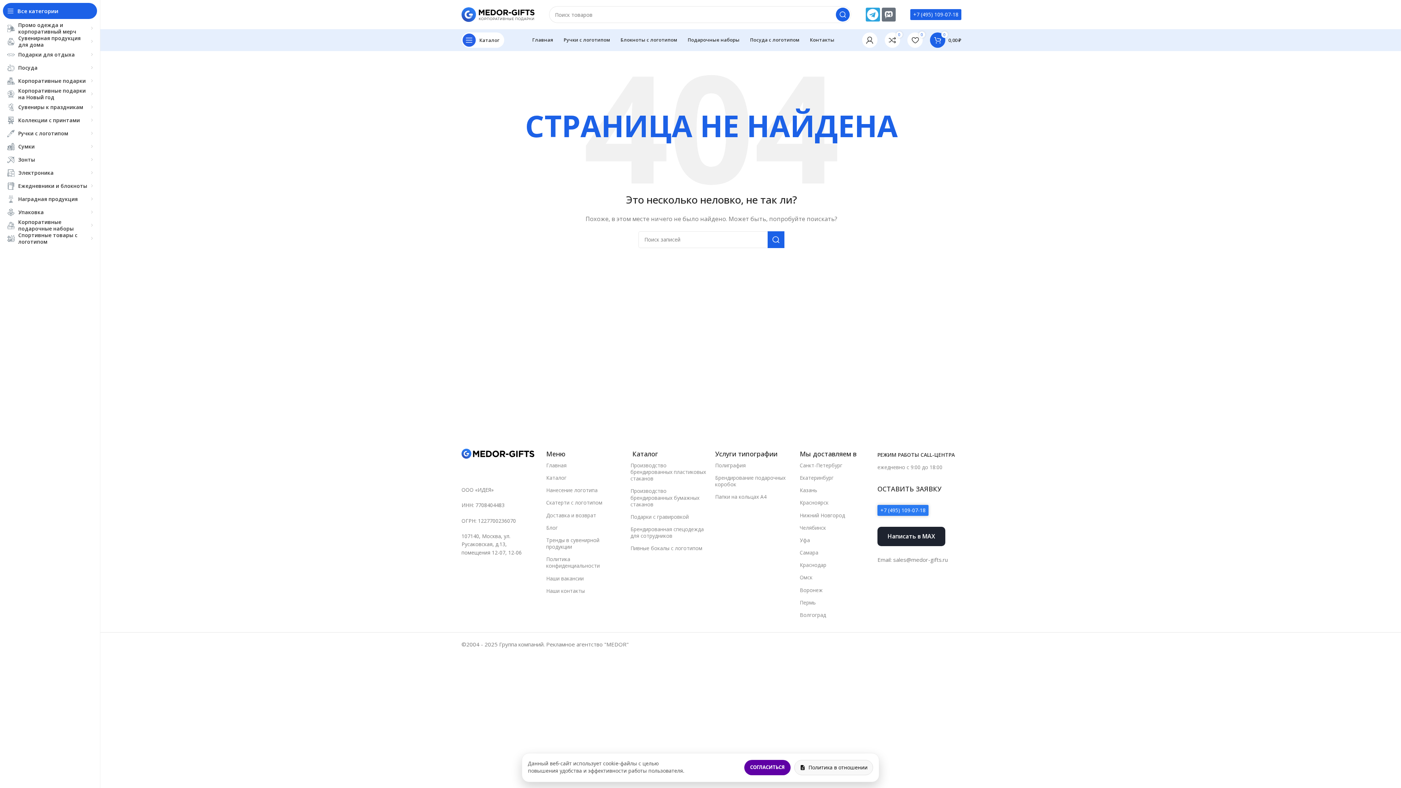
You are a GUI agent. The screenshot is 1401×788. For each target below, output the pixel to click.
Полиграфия (730, 465)
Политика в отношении (838, 767)
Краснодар (813, 564)
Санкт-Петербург (821, 465)
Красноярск (814, 502)
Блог (552, 527)
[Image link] (498, 453)
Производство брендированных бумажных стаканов (664, 497)
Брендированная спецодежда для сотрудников (667, 532)
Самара (809, 552)
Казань (808, 490)
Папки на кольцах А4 (741, 496)
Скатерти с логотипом (574, 502)
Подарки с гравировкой (659, 516)
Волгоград (813, 614)
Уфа (805, 540)
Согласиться (767, 767)
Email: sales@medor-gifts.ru (912, 559)
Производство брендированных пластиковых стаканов (668, 472)
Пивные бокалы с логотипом (666, 548)
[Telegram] (873, 15)
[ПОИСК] (843, 15)
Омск (806, 577)
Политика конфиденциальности (573, 562)
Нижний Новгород (822, 515)
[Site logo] (498, 14)
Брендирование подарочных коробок (750, 481)
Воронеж (811, 590)
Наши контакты (565, 590)
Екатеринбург (817, 477)
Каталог (556, 477)
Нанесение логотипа (572, 490)
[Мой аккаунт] (869, 40)
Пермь (808, 602)
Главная (556, 465)
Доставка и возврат (571, 515)
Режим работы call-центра (916, 454)
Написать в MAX (911, 536)
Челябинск (813, 527)
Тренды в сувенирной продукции (572, 543)
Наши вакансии (565, 578)
